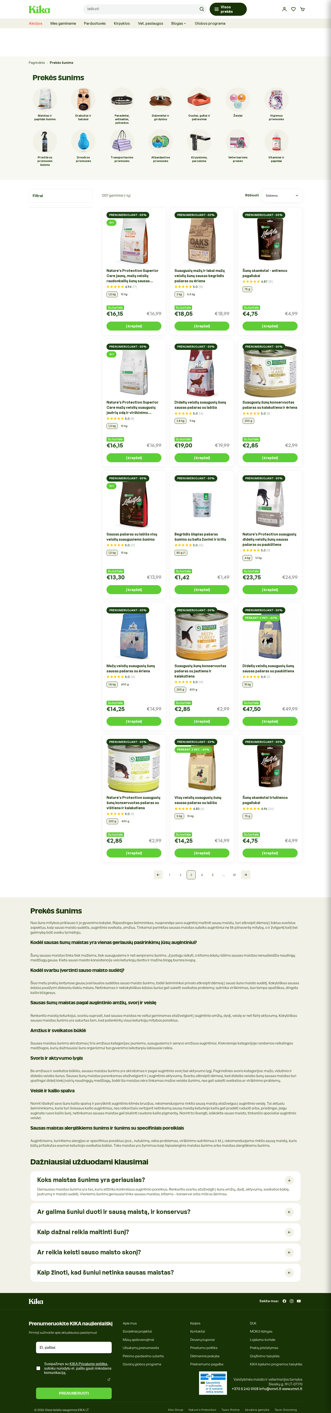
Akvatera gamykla (257, 1409)
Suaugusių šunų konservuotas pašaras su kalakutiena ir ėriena (270, 405)
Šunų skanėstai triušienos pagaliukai (265, 800)
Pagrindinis (37, 62)
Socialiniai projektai (137, 1331)
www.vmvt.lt (292, 1388)
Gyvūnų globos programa (142, 1364)
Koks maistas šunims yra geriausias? (91, 1179)
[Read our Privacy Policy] (109, 1379)
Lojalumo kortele (262, 1339)
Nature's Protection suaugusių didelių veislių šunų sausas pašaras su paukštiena (269, 539)
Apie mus (130, 1323)
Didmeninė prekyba (205, 1356)
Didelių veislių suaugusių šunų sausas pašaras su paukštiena (268, 668)
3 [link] (191, 875)
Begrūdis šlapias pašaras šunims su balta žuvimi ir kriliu (200, 537)
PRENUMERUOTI (74, 1393)
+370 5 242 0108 (245, 1388)
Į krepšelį (134, 326)
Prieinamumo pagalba (206, 1364)
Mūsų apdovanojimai (138, 1339)
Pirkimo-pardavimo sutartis (143, 1356)
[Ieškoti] (202, 9)
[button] (302, 9)
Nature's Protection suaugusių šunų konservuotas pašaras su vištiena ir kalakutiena (133, 802)
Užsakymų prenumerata (141, 1348)
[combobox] (144, 9)
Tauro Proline (231, 1409)
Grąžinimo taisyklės (265, 1356)
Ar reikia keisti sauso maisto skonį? (89, 1252)
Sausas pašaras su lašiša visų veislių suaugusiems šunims (132, 537)
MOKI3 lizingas (261, 1331)
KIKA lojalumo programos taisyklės (276, 1364)
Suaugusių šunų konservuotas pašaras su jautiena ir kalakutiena (200, 671)
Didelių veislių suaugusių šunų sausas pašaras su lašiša (200, 405)
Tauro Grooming (286, 1409)
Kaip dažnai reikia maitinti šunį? (83, 1231)
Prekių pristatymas (264, 1348)
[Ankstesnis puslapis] (158, 874)
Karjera (195, 1323)
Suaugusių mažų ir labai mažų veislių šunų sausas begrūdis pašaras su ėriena (200, 275)
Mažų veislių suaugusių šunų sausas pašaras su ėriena (131, 668)
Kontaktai (197, 1331)
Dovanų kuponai (202, 1339)
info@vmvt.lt (270, 1388)
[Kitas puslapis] (245, 874)
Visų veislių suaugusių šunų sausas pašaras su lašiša (198, 800)
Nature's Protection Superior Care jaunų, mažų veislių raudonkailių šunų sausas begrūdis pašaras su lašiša (133, 276)
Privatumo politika (204, 1348)
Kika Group (175, 1409)
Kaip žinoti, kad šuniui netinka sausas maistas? (105, 1272)
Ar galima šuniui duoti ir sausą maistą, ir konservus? (113, 1211)
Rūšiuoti (252, 195)
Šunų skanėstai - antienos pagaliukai (265, 273)
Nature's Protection (202, 1409)
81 (234, 875)
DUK (253, 1323)
